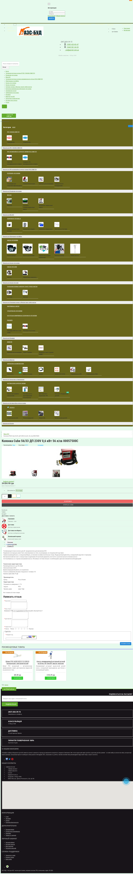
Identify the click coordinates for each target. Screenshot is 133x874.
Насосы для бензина (28, 255)
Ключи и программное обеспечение (13, 394)
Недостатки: (8, 626)
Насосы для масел (10, 85)
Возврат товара (10, 857)
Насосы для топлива (11, 83)
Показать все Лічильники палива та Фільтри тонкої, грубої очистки (19, 302)
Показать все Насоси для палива (11, 263)
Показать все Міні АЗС (8, 215)
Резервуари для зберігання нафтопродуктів (14, 184)
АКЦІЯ (14, 126)
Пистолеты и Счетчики (61, 229)
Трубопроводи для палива (12, 92)
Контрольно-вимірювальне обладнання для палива (18, 89)
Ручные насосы (75, 255)
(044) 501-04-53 (72, 47)
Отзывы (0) (10, 546)
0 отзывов (40, 445)
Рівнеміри (8, 94)
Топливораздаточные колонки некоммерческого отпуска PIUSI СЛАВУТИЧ (24, 79)
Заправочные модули (28, 229)
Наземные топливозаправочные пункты (29, 207)
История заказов (10, 844)
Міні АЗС (10, 194)
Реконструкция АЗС (28, 418)
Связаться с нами (10, 855)
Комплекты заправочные (45, 229)
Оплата (7, 820)
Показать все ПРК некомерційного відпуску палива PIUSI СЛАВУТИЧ (20, 169)
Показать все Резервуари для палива (12, 191)
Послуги (13, 406)
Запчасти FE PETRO (60, 374)
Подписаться (11, 704)
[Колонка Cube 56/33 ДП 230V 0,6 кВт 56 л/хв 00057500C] (67, 457)
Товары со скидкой (11, 835)
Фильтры (25, 297)
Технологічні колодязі (29, 183)
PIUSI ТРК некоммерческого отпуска (14, 163)
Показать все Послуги (8, 423)
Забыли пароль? (60, 16)
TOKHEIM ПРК (11, 142)
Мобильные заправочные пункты (46, 206)
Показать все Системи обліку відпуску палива (14, 403)
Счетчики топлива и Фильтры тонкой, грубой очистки (19, 87)
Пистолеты (14, 374)
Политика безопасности (12, 822)
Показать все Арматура (8, 360)
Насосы (9, 277)
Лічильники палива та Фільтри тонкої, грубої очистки (22, 286)
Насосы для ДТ (11, 255)
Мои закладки (9, 846)
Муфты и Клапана (27, 374)
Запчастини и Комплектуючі (13, 98)
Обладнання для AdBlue (14, 218)
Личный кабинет (10, 842)
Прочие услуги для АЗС (61, 418)
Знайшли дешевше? (8, 481)
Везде (7, 71)
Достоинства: (8, 618)
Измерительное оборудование (59, 184)
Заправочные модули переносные (44, 256)
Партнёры (8, 833)
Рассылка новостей (11, 848)
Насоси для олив (12, 266)
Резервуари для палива (12, 75)
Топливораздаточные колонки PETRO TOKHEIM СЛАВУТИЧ (20, 73)
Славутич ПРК (26, 142)
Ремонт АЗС (42, 418)
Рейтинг (7, 629)
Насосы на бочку (59, 255)
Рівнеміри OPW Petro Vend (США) (14, 331)
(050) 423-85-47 (72, 44)
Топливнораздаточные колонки (13, 230)
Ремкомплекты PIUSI (92, 374)
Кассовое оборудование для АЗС (62, 394)
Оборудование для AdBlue (12, 81)
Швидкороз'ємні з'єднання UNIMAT (46, 353)
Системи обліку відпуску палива (16, 383)
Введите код (10, 634)
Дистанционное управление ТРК (43, 394)
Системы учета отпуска (11, 100)
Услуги (7, 102)
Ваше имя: (7, 601)
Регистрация (51, 16)
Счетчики (9, 297)
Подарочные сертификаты (13, 831)
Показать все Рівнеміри (9, 338)
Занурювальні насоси (11, 90)
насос (6, 685)
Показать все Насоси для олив (10, 282)
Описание (10, 542)
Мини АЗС (8, 77)
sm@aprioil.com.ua (72, 50)
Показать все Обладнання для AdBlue (12, 236)
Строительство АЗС (12, 418)
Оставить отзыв (125, 643)
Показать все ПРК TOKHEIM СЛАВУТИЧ (12, 148)
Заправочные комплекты (30, 277)
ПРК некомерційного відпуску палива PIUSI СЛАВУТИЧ (22, 150)
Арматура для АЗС (10, 96)
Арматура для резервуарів (46, 183)
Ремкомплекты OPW (76, 374)
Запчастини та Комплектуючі (16, 362)
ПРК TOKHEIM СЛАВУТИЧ (13, 132)
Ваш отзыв (8, 609)
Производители (10, 829)
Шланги (41, 374)
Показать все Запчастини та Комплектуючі (13, 379)
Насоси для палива (13, 239)
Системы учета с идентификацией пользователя (27, 395)
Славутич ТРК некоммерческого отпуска (30, 163)
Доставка (8, 818)
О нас (7, 816)
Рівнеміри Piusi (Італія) (29, 330)
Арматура (9, 342)
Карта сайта (9, 859)
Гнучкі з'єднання (27, 352)
